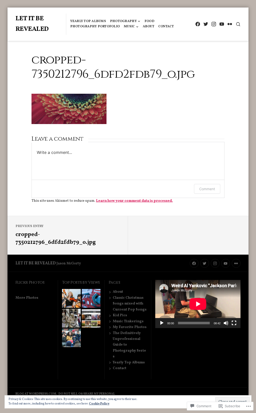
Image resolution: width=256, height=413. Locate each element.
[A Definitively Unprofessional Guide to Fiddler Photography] (71, 298)
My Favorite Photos (129, 327)
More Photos (27, 297)
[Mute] (226, 323)
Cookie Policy (99, 404)
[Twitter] (205, 24)
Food (149, 21)
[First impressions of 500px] (91, 318)
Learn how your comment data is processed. (134, 200)
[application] (197, 304)
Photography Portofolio (95, 26)
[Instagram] (213, 24)
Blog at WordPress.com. (36, 394)
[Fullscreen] (234, 323)
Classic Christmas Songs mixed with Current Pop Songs (129, 303)
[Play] (161, 323)
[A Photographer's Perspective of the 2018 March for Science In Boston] (71, 338)
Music (129, 26)
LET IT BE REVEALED (36, 263)
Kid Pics (120, 315)
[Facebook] (197, 24)
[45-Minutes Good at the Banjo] (71, 318)
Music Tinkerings (128, 321)
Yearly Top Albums (88, 21)
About (148, 26)
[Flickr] (229, 24)
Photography (123, 21)
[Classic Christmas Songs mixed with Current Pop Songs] (91, 298)
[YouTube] (221, 24)
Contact (166, 26)
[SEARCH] (238, 24)
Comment (207, 189)
